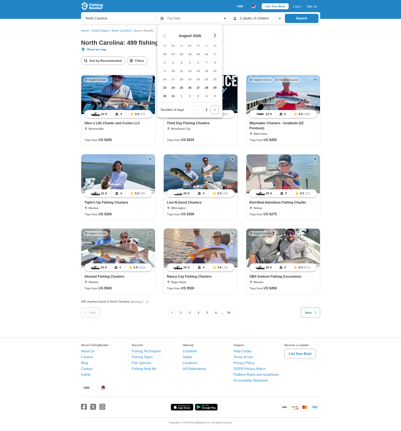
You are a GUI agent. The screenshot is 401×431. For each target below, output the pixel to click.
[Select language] (253, 6)
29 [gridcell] (215, 87)
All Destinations (194, 369)
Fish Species (141, 363)
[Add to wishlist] (150, 80)
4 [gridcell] (206, 96)
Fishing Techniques (146, 351)
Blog (84, 363)
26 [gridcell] (190, 87)
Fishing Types (142, 357)
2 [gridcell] (190, 96)
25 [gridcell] (181, 87)
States (187, 357)
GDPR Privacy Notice (249, 369)
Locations (190, 363)
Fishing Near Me (144, 369)
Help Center (242, 351)
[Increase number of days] (215, 110)
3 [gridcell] (198, 96)
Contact (87, 369)
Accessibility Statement (250, 380)
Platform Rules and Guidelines (256, 374)
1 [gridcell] (181, 96)
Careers (87, 357)
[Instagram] (102, 407)
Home (85, 30)
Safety (85, 374)
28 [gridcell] (206, 87)
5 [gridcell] (215, 96)
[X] (93, 407)
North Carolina (121, 30)
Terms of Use (243, 357)
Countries (190, 351)
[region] (118, 114)
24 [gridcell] (173, 87)
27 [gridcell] (198, 87)
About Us (88, 351)
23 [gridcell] (164, 87)
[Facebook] (84, 407)
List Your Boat (275, 6)
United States (100, 30)
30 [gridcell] (164, 96)
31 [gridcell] (173, 96)
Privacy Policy (244, 363)
